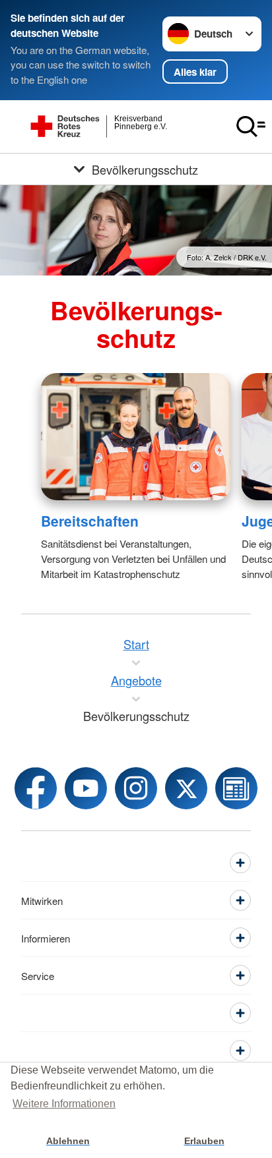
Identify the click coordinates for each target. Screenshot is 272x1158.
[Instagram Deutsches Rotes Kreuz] (136, 788)
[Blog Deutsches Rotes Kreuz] (236, 788)
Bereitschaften (90, 521)
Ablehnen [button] (68, 1141)
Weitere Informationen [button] (64, 1103)
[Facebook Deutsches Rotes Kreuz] (36, 788)
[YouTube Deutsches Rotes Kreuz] (86, 788)
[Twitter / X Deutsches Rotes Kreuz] (186, 788)
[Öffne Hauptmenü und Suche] (251, 126)
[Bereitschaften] (136, 436)
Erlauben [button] (204, 1141)
